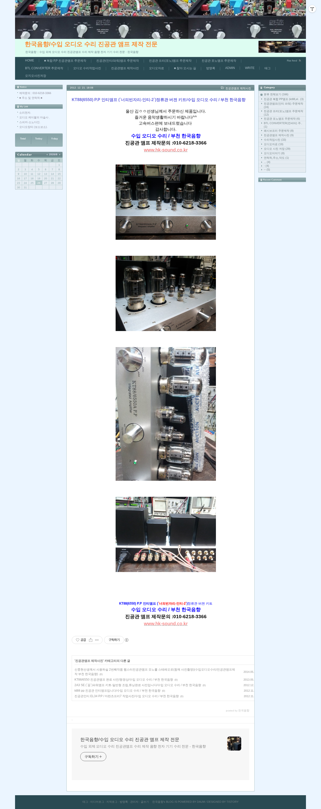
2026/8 (53, 154)
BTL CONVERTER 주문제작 (44, 68)
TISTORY (232, 801)
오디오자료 (156, 68)
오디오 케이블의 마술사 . (34, 117)
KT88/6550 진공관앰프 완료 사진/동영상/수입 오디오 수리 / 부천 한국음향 (123, 679)
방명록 (210, 68)
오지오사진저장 (35, 75)
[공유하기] (91, 640)
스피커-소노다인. (29, 122)
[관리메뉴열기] (312, 9)
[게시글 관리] (97, 640)
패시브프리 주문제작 (279, 130)
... (267, 162)
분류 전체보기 (276, 94)
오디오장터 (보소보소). (33, 126)
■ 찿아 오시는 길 (185, 68)
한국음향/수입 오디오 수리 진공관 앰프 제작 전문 (91, 44)
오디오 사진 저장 (277, 148)
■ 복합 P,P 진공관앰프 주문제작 (65, 60)
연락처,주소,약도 (276, 157)
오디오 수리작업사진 (87, 68)
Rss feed (292, 60)
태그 (268, 68)
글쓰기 (145, 801)
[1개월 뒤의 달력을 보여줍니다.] (59, 154)
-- (267, 169)
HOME (29, 60)
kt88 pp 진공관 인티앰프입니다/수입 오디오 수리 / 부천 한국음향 (117, 690)
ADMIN (230, 68)
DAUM (201, 801)
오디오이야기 (274, 153)
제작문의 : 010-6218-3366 (35, 93)
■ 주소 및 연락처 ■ (30, 97)
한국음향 (157, 801)
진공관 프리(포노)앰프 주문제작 (170, 60)
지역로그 (111, 801)
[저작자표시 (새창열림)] (126, 640)
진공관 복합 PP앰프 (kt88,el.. (284, 99)
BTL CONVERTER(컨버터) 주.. (283, 125)
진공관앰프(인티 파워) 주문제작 (283, 105)
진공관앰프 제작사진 (125, 68)
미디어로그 (97, 801)
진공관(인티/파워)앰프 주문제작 (117, 60)
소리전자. (25, 112)
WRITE (250, 68)
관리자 (134, 801)
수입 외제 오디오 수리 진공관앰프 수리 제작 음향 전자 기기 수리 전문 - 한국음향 (143, 746)
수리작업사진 (275, 139)
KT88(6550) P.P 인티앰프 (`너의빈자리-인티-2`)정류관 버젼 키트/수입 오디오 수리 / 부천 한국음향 (159, 100)
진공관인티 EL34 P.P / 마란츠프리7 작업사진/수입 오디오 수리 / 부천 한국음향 (126, 696)
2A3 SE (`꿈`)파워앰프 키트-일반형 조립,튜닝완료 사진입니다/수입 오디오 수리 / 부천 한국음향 (137, 685)
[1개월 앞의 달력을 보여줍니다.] (47, 154)
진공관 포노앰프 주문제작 (219, 60)
